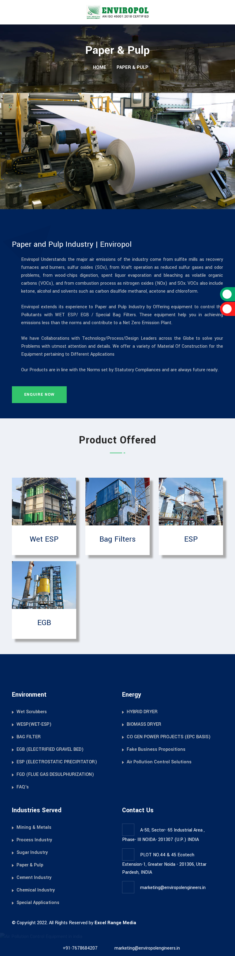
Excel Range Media (115, 923)
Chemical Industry (36, 890)
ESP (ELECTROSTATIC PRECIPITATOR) (57, 762)
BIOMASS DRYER (144, 724)
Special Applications (38, 902)
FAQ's (23, 787)
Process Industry (34, 840)
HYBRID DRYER (142, 712)
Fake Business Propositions (156, 749)
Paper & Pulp (30, 865)
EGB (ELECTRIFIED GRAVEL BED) (50, 749)
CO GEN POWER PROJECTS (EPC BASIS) (169, 737)
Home (99, 67)
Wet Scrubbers (32, 712)
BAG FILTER (29, 737)
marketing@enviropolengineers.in (173, 887)
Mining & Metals (34, 827)
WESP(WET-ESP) (34, 724)
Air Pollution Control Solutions (159, 762)
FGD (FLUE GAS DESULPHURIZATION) (55, 774)
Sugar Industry (32, 852)
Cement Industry (34, 877)
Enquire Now (39, 394)
